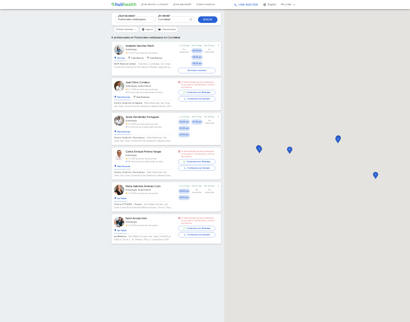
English (272, 4)
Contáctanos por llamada (198, 99)
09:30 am (184, 198)
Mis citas (286, 4)
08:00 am (197, 51)
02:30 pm (184, 128)
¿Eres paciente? (182, 4)
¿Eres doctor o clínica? (154, 4)
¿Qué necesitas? (126, 16)
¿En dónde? (164, 16)
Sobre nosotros (205, 4)
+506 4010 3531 (248, 5)
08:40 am (197, 57)
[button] (375, 175)
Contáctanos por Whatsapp (198, 92)
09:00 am (184, 122)
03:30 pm (184, 135)
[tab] (119, 57)
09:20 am (197, 64)
